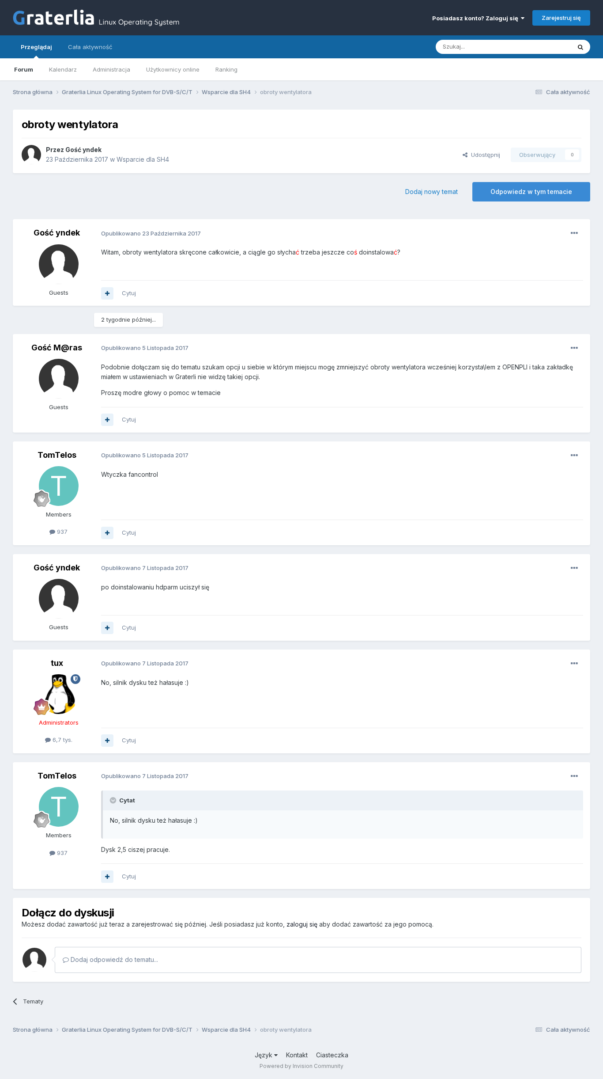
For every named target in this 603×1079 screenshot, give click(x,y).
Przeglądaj (36, 46)
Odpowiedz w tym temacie (531, 191)
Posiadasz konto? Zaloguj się (476, 18)
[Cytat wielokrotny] (107, 293)
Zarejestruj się (561, 17)
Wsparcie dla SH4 (143, 159)
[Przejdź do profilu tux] (59, 694)
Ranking (226, 69)
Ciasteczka (332, 1055)
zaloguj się (301, 924)
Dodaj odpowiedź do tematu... (113, 959)
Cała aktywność (90, 46)
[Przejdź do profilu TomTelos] (59, 486)
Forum (23, 69)
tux (57, 663)
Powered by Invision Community (301, 1066)
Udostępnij (483, 154)
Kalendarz (63, 69)
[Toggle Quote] (114, 800)
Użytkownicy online (173, 69)
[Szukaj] (580, 47)
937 (61, 531)
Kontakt (297, 1055)
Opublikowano (151, 233)
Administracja (111, 69)
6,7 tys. (61, 739)
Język (264, 1055)
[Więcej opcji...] (574, 233)
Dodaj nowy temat (431, 191)
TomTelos (57, 455)
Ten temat (545, 46)
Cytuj (129, 292)
